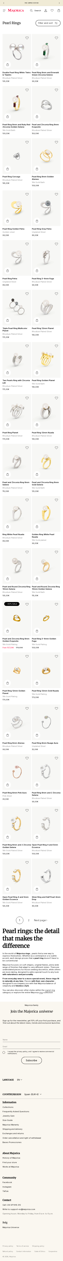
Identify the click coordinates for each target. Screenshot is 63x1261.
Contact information (23, 1251)
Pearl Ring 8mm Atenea (13, 743)
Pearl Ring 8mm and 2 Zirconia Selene (46, 794)
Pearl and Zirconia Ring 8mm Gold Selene (45, 483)
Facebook (7, 1182)
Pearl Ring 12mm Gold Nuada (45, 691)
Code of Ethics (39, 1251)
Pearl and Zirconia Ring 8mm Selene (16, 483)
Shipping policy (38, 1246)
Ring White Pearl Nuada (13, 534)
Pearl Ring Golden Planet (43, 380)
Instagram (7, 1187)
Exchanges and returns (13, 1133)
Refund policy (8, 1251)
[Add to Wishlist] (27, 38)
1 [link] (19, 920)
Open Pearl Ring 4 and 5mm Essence (45, 846)
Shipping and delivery (12, 1129)
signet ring (50, 990)
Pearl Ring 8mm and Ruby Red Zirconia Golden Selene (16, 125)
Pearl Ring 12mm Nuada (43, 432)
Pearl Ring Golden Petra (13, 229)
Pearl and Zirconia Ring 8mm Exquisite (45, 125)
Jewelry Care (8, 1116)
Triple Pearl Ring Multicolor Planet (15, 329)
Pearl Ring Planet (10, 432)
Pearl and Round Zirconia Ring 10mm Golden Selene (46, 587)
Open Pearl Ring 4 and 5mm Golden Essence (16, 898)
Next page (40, 920)
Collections (8, 1107)
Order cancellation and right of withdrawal (22, 1138)
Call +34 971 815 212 (12, 1205)
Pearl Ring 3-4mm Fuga (43, 278)
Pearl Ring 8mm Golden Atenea (43, 177)
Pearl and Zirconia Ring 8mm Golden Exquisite (16, 640)
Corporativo (53, 1251)
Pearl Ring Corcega (11, 176)
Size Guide (8, 1120)
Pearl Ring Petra (10, 278)
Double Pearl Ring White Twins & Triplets (17, 73)
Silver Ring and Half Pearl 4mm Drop (46, 898)
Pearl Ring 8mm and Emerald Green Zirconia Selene (45, 73)
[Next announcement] (59, 3)
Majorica (12, 1256)
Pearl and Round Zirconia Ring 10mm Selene (16, 587)
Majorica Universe (11, 1227)
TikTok (5, 1191)
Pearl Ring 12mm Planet (43, 328)
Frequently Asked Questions (16, 1111)
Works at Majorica (11, 1167)
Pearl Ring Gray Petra (41, 229)
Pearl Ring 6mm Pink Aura (15, 793)
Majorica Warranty (11, 1125)
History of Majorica (11, 1158)
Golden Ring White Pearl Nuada (43, 535)
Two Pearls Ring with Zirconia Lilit (16, 381)
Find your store (10, 1162)
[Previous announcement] (3, 3)
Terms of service (22, 1246)
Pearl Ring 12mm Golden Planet (14, 692)
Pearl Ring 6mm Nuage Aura (45, 743)
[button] (4, 10)
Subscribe (31, 1060)
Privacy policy (8, 1246)
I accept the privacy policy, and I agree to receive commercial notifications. (31, 1052)
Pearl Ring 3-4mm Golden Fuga (44, 640)
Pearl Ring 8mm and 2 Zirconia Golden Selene (17, 846)
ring (41, 992)
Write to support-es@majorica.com (19, 1209)
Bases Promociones (12, 1142)
